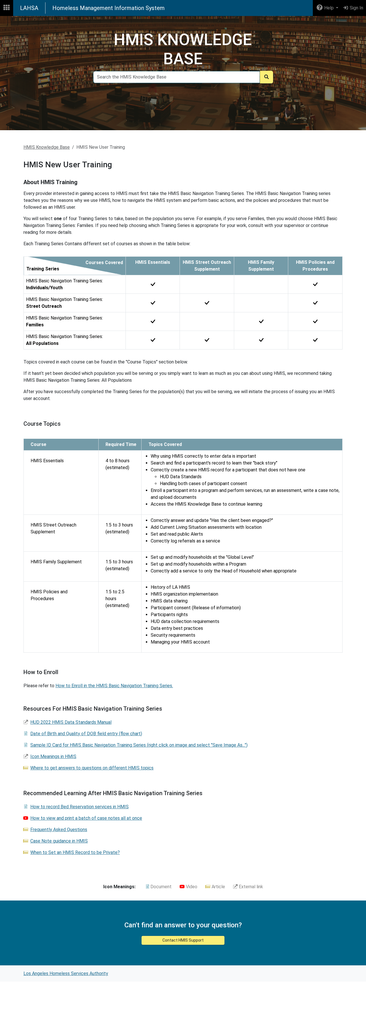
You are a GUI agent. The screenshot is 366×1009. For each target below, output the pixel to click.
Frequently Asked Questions (58, 829)
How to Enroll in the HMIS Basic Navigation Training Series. (114, 685)
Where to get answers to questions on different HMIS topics (92, 768)
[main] (183, 490)
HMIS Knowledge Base (46, 147)
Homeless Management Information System (108, 8)
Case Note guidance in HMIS (59, 841)
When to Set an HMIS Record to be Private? (75, 852)
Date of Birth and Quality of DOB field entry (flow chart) (86, 733)
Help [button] (329, 8)
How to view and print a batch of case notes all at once (86, 818)
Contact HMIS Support (183, 940)
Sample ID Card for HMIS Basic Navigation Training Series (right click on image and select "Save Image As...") (139, 745)
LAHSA (29, 8)
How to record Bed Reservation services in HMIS (79, 806)
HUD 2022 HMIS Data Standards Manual (71, 722)
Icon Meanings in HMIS (53, 756)
